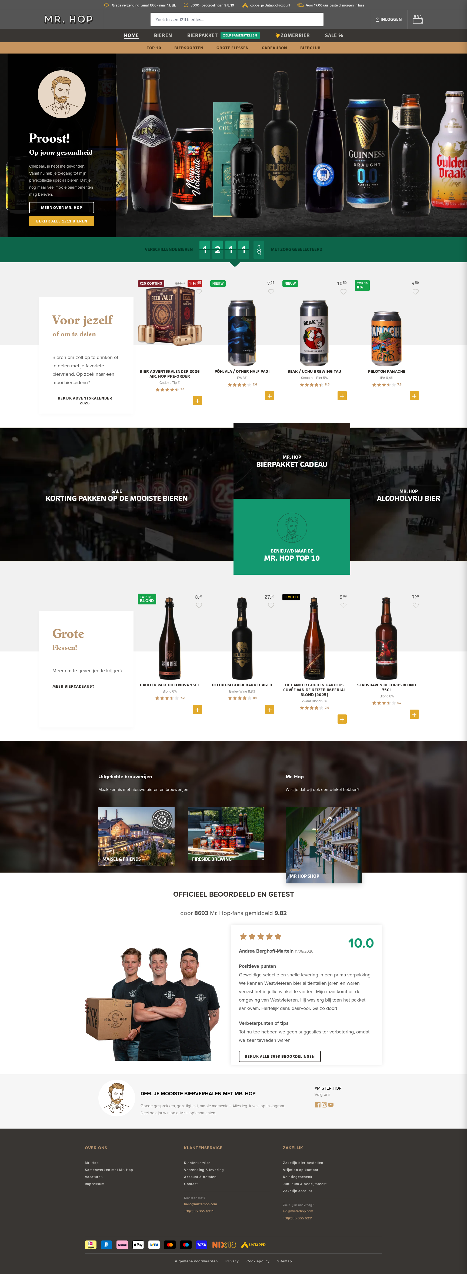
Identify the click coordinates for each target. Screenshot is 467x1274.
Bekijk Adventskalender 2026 (85, 400)
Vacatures (94, 1176)
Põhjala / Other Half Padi (242, 371)
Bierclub (310, 48)
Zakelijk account (297, 1190)
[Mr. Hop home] (71, 19)
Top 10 (154, 48)
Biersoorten (189, 48)
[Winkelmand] (418, 19)
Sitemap (284, 1261)
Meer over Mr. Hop (61, 207)
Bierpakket (202, 35)
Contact (191, 1183)
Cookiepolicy (258, 1261)
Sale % (334, 35)
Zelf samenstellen (240, 35)
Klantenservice (197, 1162)
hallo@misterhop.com (200, 1204)
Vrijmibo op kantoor (301, 1169)
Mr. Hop (92, 1162)
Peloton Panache (386, 371)
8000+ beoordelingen (212, 5)
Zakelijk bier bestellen (303, 1162)
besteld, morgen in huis (335, 5)
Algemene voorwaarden (196, 1261)
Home (131, 35)
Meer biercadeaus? (73, 686)
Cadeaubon (274, 48)
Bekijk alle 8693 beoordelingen (280, 1056)
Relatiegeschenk (297, 1176)
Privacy (232, 1261)
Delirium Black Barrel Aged (242, 685)
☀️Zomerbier (292, 35)
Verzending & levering (204, 1169)
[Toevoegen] (197, 400)
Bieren (163, 35)
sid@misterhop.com (298, 1211)
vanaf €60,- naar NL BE (144, 5)
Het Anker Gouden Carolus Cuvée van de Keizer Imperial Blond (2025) (314, 690)
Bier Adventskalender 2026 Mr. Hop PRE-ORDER (170, 374)
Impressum (95, 1183)
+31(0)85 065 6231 (199, 1211)
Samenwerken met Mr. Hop (109, 1169)
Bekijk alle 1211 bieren (61, 221)
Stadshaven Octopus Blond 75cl (386, 687)
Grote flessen (232, 48)
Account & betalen (200, 1176)
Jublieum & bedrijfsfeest (305, 1183)
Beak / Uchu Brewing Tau (314, 371)
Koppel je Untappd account (270, 5)
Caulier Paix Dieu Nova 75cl (170, 685)
